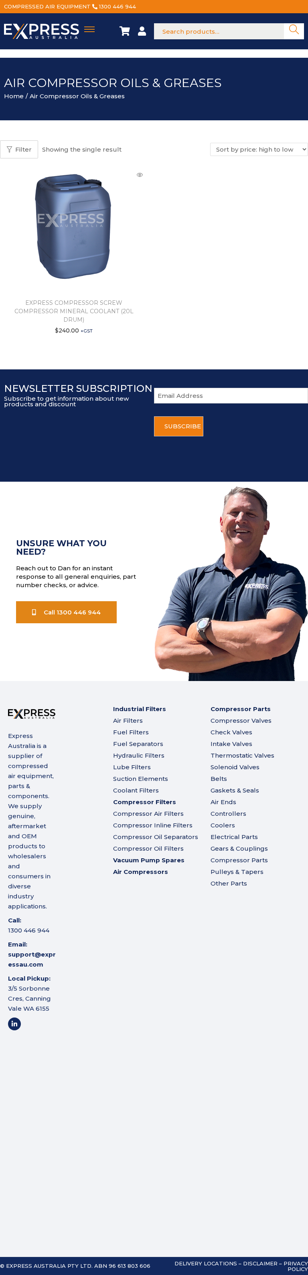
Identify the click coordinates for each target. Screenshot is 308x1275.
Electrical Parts (234, 837)
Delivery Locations (205, 1263)
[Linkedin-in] (14, 1024)
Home (14, 96)
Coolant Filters (136, 790)
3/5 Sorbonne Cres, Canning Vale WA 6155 (29, 998)
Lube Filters (132, 767)
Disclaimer (260, 1263)
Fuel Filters (131, 732)
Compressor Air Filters (148, 813)
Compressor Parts (239, 860)
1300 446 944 (117, 6)
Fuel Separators (138, 744)
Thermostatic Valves (242, 755)
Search (294, 31)
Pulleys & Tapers (237, 872)
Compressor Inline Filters (152, 825)
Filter (23, 149)
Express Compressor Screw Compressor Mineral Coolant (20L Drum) (74, 311)
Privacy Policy (296, 1266)
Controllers (228, 813)
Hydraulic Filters (138, 755)
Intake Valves (231, 744)
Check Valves (231, 732)
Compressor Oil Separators (155, 837)
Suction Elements (140, 778)
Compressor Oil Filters (148, 848)
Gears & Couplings (239, 848)
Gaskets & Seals (235, 790)
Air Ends (223, 802)
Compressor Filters (144, 802)
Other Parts (229, 883)
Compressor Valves (241, 720)
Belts (219, 778)
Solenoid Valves (235, 767)
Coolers (223, 825)
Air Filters (128, 720)
